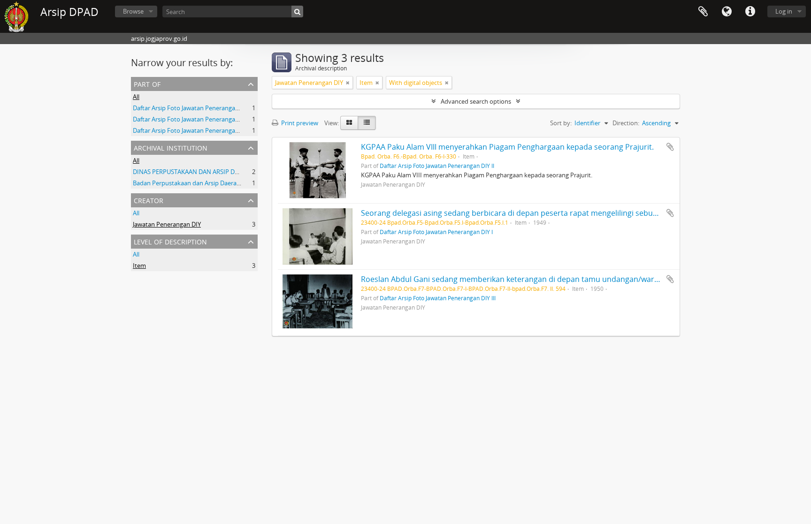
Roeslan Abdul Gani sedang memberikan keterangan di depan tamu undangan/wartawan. (519, 279)
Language (726, 11)
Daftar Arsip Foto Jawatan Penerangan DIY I (193, 130)
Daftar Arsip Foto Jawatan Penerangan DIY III (195, 119)
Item (139, 265)
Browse (133, 11)
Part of (147, 83)
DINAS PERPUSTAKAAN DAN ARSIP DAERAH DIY (199, 171)
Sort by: (561, 123)
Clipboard (703, 11)
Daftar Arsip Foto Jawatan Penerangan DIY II (194, 108)
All (136, 96)
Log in (783, 11)
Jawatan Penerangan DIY (167, 224)
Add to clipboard (670, 147)
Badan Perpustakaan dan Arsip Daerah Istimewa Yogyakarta (216, 183)
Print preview (299, 123)
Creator (148, 199)
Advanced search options (476, 101)
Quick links (750, 11)
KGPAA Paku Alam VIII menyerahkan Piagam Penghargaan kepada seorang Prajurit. (507, 147)
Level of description (170, 241)
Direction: (625, 123)
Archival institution (170, 147)
